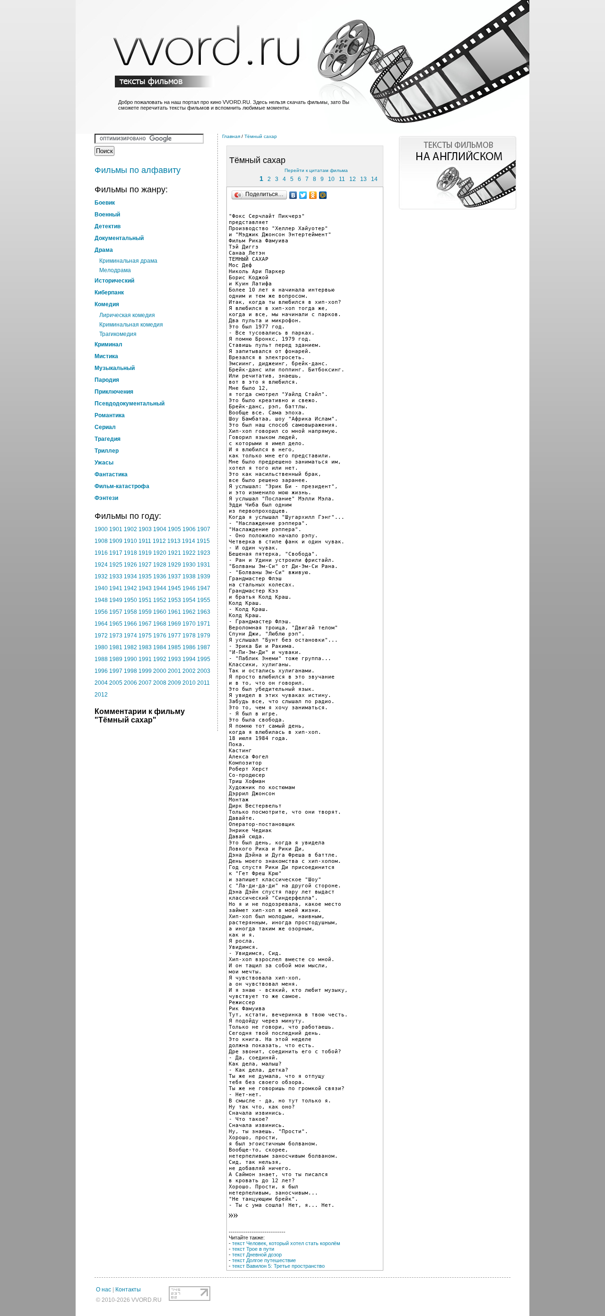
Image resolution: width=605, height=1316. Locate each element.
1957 (115, 612)
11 (342, 179)
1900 (101, 529)
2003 (203, 671)
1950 (130, 600)
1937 (174, 576)
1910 (130, 541)
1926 (130, 564)
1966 (130, 623)
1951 (145, 600)
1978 (189, 635)
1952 (159, 600)
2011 (203, 683)
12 (352, 179)
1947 (203, 588)
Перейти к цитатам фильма (316, 170)
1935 (145, 576)
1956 (101, 612)
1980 (101, 647)
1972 (101, 635)
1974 (130, 635)
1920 (159, 553)
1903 (145, 529)
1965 (115, 623)
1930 (189, 564)
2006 (130, 683)
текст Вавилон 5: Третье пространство (278, 1266)
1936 (159, 576)
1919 (145, 553)
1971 (203, 623)
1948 (101, 600)
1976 (159, 635)
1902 (130, 529)
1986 (189, 647)
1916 (101, 553)
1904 (159, 529)
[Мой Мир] (323, 195)
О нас (103, 1289)
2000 (159, 671)
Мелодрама (115, 270)
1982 (130, 647)
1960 (159, 612)
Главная (231, 136)
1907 (203, 529)
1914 (188, 541)
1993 (174, 659)
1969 (174, 623)
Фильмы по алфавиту (138, 170)
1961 (174, 612)
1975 (145, 635)
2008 (159, 683)
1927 (145, 564)
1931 (203, 564)
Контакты (128, 1289)
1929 (174, 564)
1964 (101, 623)
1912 (159, 541)
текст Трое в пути (253, 1249)
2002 (189, 671)
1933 (115, 576)
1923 (203, 553)
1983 (145, 647)
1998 (130, 671)
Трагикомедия (118, 334)
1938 (189, 576)
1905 (174, 529)
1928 (159, 564)
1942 (130, 588)
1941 (115, 588)
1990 (130, 659)
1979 (203, 635)
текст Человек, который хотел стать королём (286, 1243)
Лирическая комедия (127, 315)
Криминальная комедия (131, 324)
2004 (101, 683)
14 (374, 179)
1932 (101, 576)
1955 (203, 600)
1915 (203, 541)
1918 (130, 553)
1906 (189, 529)
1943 (145, 588)
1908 (101, 541)
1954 (189, 600)
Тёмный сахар (260, 136)
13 (363, 179)
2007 (145, 683)
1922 (189, 553)
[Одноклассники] (313, 195)
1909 (115, 541)
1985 (174, 647)
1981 (115, 647)
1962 (189, 612)
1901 (115, 529)
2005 (115, 683)
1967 (145, 623)
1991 (145, 659)
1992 (159, 659)
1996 (101, 671)
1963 (203, 612)
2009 (174, 683)
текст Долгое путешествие (264, 1260)
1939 (203, 576)
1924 (101, 564)
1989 (115, 659)
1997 (115, 671)
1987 (203, 647)
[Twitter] (303, 195)
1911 (144, 541)
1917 (115, 553)
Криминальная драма (128, 261)
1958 (130, 612)
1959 (145, 612)
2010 (189, 683)
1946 (189, 588)
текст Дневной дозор (257, 1254)
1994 (189, 659)
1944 (159, 588)
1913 (174, 541)
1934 (130, 576)
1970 (189, 623)
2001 (174, 671)
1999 (145, 671)
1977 (174, 635)
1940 (101, 588)
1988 (101, 659)
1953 (174, 600)
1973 (115, 635)
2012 (101, 694)
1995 (203, 659)
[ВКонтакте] (293, 195)
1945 (174, 588)
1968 (159, 623)
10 (331, 179)
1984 (159, 647)
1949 (115, 600)
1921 (174, 553)
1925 (115, 564)
